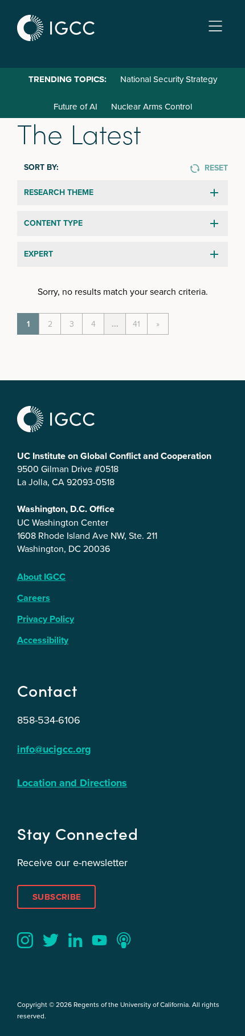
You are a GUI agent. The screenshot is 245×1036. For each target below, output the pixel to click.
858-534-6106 (48, 720)
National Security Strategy (168, 79)
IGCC (56, 28)
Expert (38, 254)
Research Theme (58, 192)
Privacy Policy (45, 618)
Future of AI (75, 106)
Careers (33, 597)
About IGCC (41, 576)
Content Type (53, 223)
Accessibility (42, 640)
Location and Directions (72, 782)
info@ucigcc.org (54, 749)
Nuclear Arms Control (151, 106)
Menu (215, 26)
